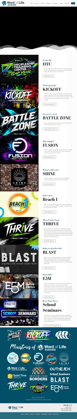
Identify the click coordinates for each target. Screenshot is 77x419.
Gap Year (32, 414)
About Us (27, 414)
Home (22, 414)
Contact (50, 414)
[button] (73, 3)
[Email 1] (70, 405)
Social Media (44, 414)
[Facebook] (64, 405)
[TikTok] (69, 405)
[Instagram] (65, 405)
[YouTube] (67, 405)
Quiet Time (55, 414)
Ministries (37, 414)
